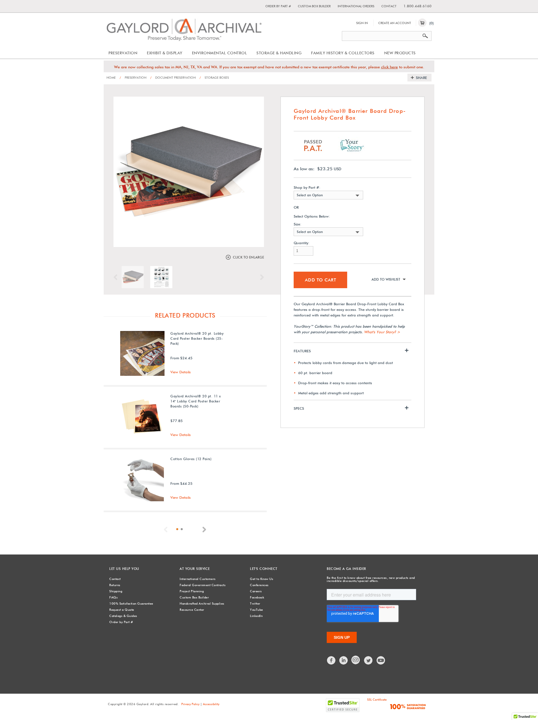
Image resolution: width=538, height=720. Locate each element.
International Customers (198, 579)
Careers (256, 591)
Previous (116, 277)
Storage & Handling (279, 53)
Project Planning (192, 591)
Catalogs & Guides (123, 616)
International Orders (356, 6)
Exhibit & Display (164, 53)
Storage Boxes (214, 78)
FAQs (113, 597)
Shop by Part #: (307, 187)
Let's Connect (263, 569)
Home (111, 78)
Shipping (115, 591)
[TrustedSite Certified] (343, 705)
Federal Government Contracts (203, 585)
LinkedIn (256, 616)
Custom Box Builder (314, 6)
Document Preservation (173, 78)
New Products (400, 53)
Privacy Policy (190, 704)
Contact (388, 6)
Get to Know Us (261, 579)
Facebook (257, 597)
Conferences (259, 585)
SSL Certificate (377, 700)
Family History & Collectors (343, 53)
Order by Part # (278, 6)
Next (260, 277)
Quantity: (301, 243)
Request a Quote (121, 610)
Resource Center (192, 610)
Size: (297, 224)
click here (389, 67)
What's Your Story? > (382, 332)
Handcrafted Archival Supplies (202, 603)
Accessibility (211, 704)
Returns (114, 585)
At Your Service (195, 569)
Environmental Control (219, 53)
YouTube (256, 610)
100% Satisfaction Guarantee (131, 603)
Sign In (362, 23)
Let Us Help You (124, 569)
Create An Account (394, 23)
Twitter (255, 603)
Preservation (122, 53)
